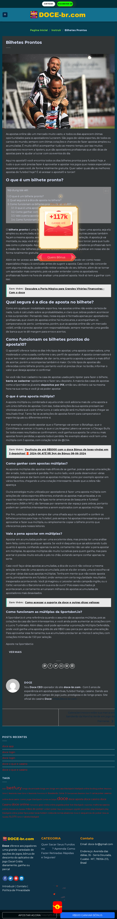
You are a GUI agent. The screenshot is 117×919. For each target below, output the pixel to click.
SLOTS (13, 816)
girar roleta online (47, 805)
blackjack (69, 788)
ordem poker (50, 809)
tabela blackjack (31, 817)
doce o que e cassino (14, 763)
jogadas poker (62, 805)
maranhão (88, 805)
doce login (8, 752)
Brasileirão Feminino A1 (37, 793)
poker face (23, 813)
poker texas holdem (37, 813)
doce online (20, 804)
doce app (8, 746)
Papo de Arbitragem (65, 809)
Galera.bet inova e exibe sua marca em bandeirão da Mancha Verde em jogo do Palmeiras (90, 717)
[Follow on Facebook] (5, 878)
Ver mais (15, 652)
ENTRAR (48, 4)
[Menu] (5, 14)
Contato (22, 886)
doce (62, 798)
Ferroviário (34, 805)
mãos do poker (35, 808)
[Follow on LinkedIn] (21, 878)
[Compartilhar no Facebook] (50, 665)
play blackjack (97, 809)
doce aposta (76, 799)
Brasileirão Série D (57, 793)
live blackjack (77, 805)
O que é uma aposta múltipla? (34, 208)
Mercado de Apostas (17, 809)
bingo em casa (57, 789)
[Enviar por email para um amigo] (61, 665)
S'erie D (77, 813)
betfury (14, 787)
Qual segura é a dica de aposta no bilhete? (35, 200)
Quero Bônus (56, 257)
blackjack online (81, 789)
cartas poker (97, 793)
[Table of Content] (106, 191)
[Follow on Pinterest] (16, 878)
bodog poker (97, 788)
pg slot (77, 809)
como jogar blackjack (31, 799)
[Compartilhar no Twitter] (55, 665)
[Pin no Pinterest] (66, 665)
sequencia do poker (91, 813)
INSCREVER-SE (65, 4)
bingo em (44, 789)
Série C (20, 817)
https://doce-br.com (65, 698)
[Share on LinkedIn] (72, 665)
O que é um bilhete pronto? (26, 196)
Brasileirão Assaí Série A (18, 793)
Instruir (56, 30)
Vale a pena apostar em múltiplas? (36, 215)
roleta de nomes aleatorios (60, 813)
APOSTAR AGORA (29, 915)
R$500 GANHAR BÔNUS (87, 915)
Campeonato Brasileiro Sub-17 (79, 793)
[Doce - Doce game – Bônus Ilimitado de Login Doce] (58, 15)
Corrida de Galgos (50, 800)
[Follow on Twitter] (10, 878)
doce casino (92, 799)
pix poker (85, 809)
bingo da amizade (31, 789)
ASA (4, 789)
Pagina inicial (39, 30)
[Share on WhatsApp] (44, 665)
